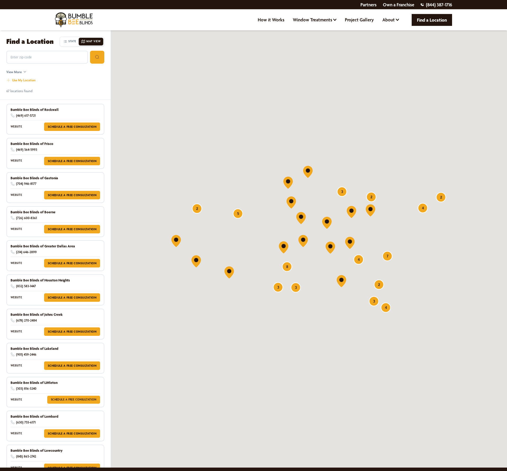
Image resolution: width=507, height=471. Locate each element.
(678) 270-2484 (26, 320)
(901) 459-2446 (26, 354)
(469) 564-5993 (26, 150)
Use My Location (24, 80)
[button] (330, 248)
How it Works (271, 19)
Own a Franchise (398, 4)
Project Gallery (359, 19)
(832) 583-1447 (26, 286)
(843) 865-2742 (26, 456)
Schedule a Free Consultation (72, 127)
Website (16, 126)
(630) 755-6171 (26, 422)
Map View (93, 41)
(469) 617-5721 (26, 115)
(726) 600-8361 (26, 218)
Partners (368, 4)
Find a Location (432, 20)
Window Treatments (312, 19)
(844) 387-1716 (439, 4)
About (388, 19)
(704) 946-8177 (26, 184)
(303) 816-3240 (26, 388)
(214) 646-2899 (26, 252)
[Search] (97, 57)
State (72, 41)
